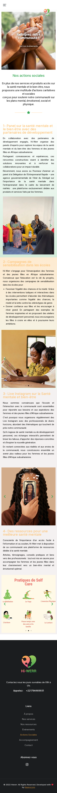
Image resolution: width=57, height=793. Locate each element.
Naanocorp (30, 787)
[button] (4, 5)
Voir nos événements (28, 46)
